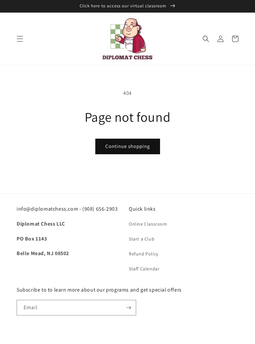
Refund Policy (143, 254)
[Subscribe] (128, 307)
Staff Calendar (144, 269)
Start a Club (141, 239)
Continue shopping (127, 146)
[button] (20, 39)
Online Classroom (148, 224)
